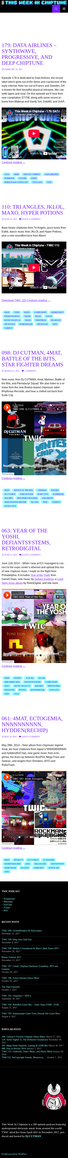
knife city (43, 494)
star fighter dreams (15, 502)
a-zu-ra (30, 678)
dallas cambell (32, 174)
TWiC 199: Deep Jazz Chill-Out (17, 939)
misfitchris (54, 686)
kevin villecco (12, 320)
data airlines (51, 174)
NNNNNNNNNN (57, 864)
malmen (8, 498)
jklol (38, 316)
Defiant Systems (44, 579)
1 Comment (30, 371)
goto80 (22, 178)
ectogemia (48, 860)
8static (17, 678)
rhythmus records (27, 498)
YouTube (7, 904)
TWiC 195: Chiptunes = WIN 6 (16, 996)
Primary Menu (64, 9)
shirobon (39, 868)
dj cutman (9, 494)
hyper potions (12, 316)
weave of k (10, 506)
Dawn (27, 312)
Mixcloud (8, 901)
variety (8, 328)
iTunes (7, 907)
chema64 (41, 490)
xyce (16, 694)
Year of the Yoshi (40, 575)
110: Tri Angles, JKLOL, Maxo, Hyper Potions (33, 210)
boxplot (18, 860)
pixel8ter (9, 690)
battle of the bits (23, 490)
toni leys (54, 690)
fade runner (26, 494)
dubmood (9, 178)
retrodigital (38, 690)
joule (49, 316)
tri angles (42, 324)
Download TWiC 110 (14, 300)
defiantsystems (32, 682)
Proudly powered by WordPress (14, 1154)
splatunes (9, 324)
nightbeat (40, 320)
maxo (28, 320)
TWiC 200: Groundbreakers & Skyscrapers (22, 930)
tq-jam (34, 502)
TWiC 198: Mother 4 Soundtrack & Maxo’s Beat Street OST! (30, 948)
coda (16, 312)
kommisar (58, 494)
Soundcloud (9, 899)
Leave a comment (31, 219)
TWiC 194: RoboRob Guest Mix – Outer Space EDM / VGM (30, 1004)
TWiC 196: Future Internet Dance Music (20, 978)
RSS (6, 910)
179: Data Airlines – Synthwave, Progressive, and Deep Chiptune (29, 54)
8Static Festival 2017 (11, 957)
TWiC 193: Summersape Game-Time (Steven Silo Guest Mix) (31, 1013)
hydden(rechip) (12, 864)
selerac (25, 868)
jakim (27, 316)
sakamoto (47, 498)
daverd (55, 490)
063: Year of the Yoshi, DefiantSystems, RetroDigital (26, 539)
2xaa (6, 174)
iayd (27, 864)
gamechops (40, 312)
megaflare (40, 864)
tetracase (53, 868)
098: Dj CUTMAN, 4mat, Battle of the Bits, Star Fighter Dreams (32, 359)
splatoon (56, 320)
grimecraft (57, 312)
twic (49, 182)
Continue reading (13, 162)
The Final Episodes (11, 987)
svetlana (37, 182)
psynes (22, 690)
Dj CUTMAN (33, 1136)
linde (34, 178)
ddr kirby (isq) (12, 682)
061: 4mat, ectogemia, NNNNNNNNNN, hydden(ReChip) (32, 724)
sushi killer (25, 324)
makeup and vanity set (16, 182)
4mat (16, 174)
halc (7, 686)
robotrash (10, 868)
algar (41, 678)
